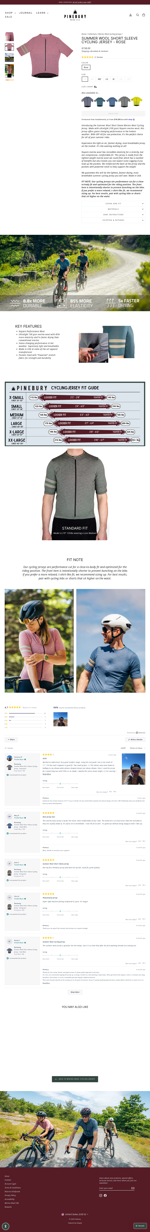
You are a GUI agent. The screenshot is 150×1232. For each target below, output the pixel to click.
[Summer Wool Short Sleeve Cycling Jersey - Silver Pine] (100, 102)
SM (91, 79)
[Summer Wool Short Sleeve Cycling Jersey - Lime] (136, 102)
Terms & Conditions (13, 1187)
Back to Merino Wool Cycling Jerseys (76, 1079)
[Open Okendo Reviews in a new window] (136, 732)
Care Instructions (113, 214)
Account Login (10, 1184)
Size (84, 74)
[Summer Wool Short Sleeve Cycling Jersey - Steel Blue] (87, 102)
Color (85, 63)
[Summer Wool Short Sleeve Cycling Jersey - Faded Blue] (112, 102)
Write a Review (137, 740)
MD (99, 79)
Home (84, 34)
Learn (41, 13)
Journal (26, 13)
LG (107, 79)
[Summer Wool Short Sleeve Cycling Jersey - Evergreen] (124, 102)
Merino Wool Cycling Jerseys (109, 34)
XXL (121, 79)
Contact (8, 1180)
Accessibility (10, 1199)
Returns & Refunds (12, 1191)
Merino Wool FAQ (12, 1203)
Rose (86, 67)
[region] (60, 719)
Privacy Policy (10, 1195)
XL (114, 79)
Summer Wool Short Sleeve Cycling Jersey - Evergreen (25, 874)
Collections (92, 34)
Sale (8, 17)
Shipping (85, 51)
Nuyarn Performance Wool (32, 331)
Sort (124, 748)
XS (85, 79)
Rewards (8, 1207)
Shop (9, 13)
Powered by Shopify (75, 1223)
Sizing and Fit (113, 203)
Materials (113, 209)
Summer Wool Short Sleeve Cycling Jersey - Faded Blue (25, 827)
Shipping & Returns (113, 220)
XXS (128, 79)
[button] (92, 57)
